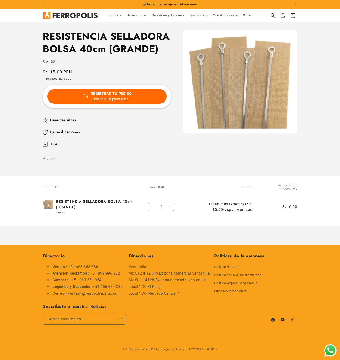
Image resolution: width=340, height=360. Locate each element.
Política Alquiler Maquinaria (235, 283)
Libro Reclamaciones (230, 291)
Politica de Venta (227, 267)
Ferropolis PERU (144, 349)
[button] (198, 15)
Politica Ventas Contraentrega (237, 275)
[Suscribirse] (121, 319)
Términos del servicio (203, 349)
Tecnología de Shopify (170, 349)
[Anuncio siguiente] (296, 4)
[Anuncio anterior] (44, 4)
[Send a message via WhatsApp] (330, 350)
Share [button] (51, 159)
